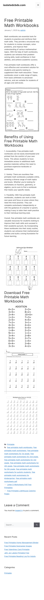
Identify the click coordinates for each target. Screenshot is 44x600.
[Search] (37, 525)
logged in (19, 510)
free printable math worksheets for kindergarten (19, 475)
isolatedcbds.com (14, 5)
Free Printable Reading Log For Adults (20, 556)
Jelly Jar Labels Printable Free (16, 553)
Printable (10, 444)
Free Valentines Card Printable (16, 549)
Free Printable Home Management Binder (21, 543)
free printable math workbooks (19, 447)
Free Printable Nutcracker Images (18, 546)
